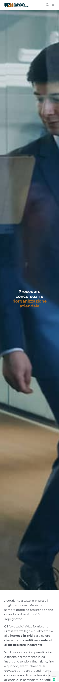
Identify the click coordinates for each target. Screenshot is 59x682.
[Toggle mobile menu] (53, 4)
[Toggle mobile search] (47, 4)
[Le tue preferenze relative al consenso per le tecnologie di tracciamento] (54, 679)
